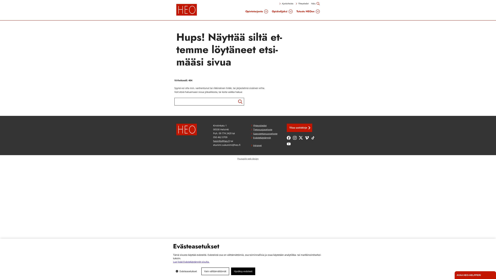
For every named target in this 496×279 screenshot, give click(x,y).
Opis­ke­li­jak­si (279, 11)
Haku (313, 3)
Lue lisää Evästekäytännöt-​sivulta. (191, 261)
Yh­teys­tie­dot (303, 3)
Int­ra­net (257, 145)
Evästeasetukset (188, 271)
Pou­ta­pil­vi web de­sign (248, 158)
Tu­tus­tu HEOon (305, 11)
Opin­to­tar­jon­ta (254, 11)
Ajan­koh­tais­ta (287, 3)
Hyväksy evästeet (243, 271)
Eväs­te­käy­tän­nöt (262, 137)
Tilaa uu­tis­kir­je (298, 127)
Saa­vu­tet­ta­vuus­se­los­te (265, 133)
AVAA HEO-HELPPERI (469, 275)
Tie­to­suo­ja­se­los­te (262, 129)
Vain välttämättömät (215, 271)
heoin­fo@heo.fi (221, 141)
